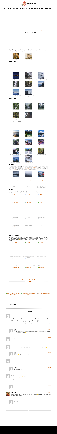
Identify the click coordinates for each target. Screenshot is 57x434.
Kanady (46, 49)
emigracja (12, 279)
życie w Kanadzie (36, 279)
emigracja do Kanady (16, 279)
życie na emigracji (31, 279)
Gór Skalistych (33, 191)
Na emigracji (24, 11)
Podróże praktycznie (23, 8)
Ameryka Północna (15, 30)
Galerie (20, 30)
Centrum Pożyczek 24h (14, 337)
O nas (34, 11)
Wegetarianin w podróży (49, 8)
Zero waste (41, 8)
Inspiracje (29, 11)
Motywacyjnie (31, 30)
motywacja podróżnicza (22, 279)
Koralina (15, 329)
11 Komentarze (33, 33)
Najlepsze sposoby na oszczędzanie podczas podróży (28, 303)
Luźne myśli (26, 30)
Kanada (23, 30)
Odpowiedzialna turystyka (33, 8)
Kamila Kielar (35, 167)
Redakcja (29, 33)
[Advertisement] (28, 19)
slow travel (27, 279)
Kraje (5, 8)
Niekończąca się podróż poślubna (13, 8)
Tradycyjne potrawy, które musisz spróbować (44, 303)
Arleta (12, 374)
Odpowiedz (49, 329)
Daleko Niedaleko (27, 168)
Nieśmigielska (14, 169)
